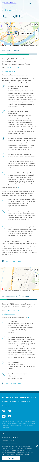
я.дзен (4, 416)
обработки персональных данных (19, 454)
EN (29, 3)
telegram (9, 411)
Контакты (5, 406)
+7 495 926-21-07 (12, 310)
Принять (11, 458)
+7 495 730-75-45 (12, 68)
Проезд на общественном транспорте (14, 75)
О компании (10, 10)
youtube (9, 416)
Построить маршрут (13, 261)
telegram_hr (15, 411)
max (22, 411)
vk (4, 411)
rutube (15, 416)
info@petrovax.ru (8, 71)
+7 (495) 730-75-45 (9, 401)
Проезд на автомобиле (9, 188)
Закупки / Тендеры (8, 441)
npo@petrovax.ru (8, 314)
